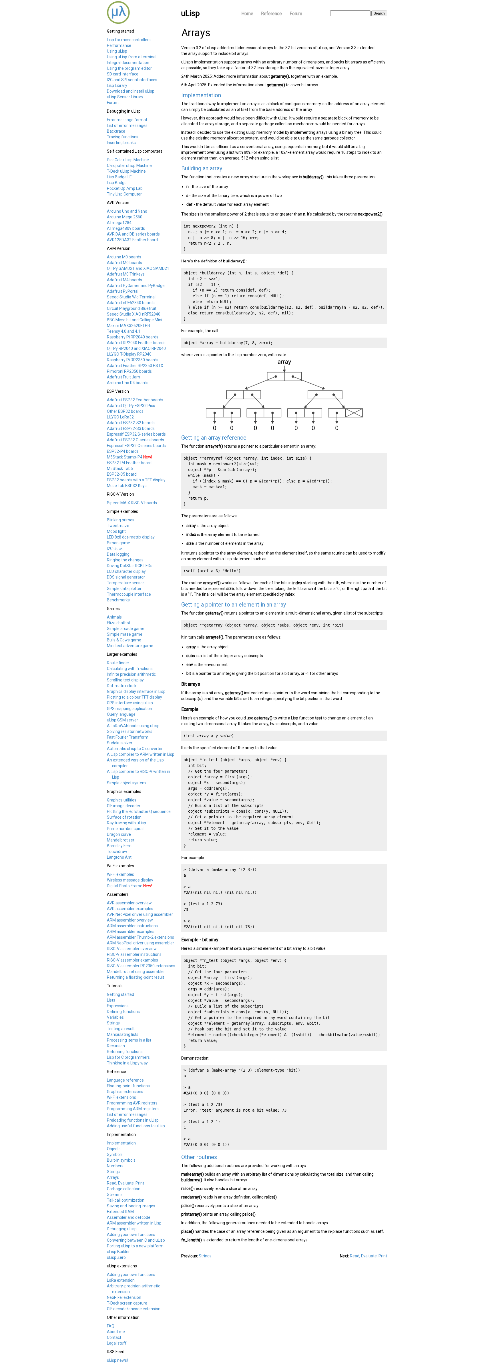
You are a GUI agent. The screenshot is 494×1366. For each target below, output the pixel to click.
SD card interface (122, 74)
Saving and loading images (131, 1206)
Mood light (116, 531)
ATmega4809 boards (126, 228)
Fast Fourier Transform (127, 737)
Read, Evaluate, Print (125, 1183)
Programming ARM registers (133, 1108)
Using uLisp (117, 51)
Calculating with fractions (130, 668)
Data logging (118, 554)
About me (116, 1331)
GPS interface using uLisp (130, 703)
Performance (119, 45)
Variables (115, 1017)
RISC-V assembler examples (132, 960)
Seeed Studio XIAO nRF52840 (133, 314)
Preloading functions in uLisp (133, 1120)
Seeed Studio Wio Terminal (131, 297)
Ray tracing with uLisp (126, 823)
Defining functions (123, 1011)
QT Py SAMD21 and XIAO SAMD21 (138, 268)
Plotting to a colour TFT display (134, 697)
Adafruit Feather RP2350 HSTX (135, 365)
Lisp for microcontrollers (129, 39)
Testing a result (121, 1028)
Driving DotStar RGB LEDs (129, 565)
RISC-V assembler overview (132, 948)
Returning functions (125, 1051)
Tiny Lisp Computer (124, 194)
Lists (111, 1000)
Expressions (118, 1006)
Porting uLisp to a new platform (135, 1246)
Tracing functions (122, 137)
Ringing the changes (125, 560)
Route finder (118, 663)
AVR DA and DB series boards (133, 234)
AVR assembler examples (130, 908)
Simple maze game (124, 634)
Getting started (120, 994)
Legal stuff (117, 1343)
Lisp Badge (117, 182)
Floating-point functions (128, 1086)
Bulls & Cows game (124, 640)
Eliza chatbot (118, 623)
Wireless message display (130, 880)
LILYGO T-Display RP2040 (129, 354)
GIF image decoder (123, 805)
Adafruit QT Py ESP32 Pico (131, 405)
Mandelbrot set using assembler (136, 971)
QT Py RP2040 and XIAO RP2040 (136, 348)
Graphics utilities (121, 800)
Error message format (127, 119)
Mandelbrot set (120, 840)
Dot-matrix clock (121, 685)
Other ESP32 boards (125, 411)
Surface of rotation (124, 817)
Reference (271, 13)
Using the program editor (129, 68)
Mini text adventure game (130, 645)
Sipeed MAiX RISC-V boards (132, 502)
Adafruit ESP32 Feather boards (135, 400)
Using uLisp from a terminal (131, 57)
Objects (114, 1148)
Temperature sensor (125, 583)
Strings (113, 1023)
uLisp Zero (116, 1257)
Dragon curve (119, 834)
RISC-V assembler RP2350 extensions (141, 966)
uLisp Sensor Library (125, 97)
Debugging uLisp (122, 1229)
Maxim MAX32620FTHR (128, 325)
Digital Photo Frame (124, 886)
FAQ (110, 1326)
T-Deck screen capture (127, 1303)
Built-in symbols (121, 1160)
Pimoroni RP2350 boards (129, 371)
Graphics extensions (125, 1091)
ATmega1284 (119, 222)
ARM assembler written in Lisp (134, 1223)
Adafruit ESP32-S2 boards (131, 422)
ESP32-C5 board (122, 474)
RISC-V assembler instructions (134, 954)
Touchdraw (117, 851)
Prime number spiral (125, 828)
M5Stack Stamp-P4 (124, 457)
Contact (114, 1337)
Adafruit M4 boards (124, 280)
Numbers (115, 1166)
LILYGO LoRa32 (120, 417)
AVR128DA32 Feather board (132, 240)
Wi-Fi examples (120, 874)
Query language (121, 714)
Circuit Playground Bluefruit (131, 308)
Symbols (115, 1154)
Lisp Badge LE (119, 177)
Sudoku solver (119, 743)
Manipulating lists (122, 1034)
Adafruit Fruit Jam (123, 377)
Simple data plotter (124, 588)
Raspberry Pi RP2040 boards (132, 337)
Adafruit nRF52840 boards (131, 302)
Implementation (121, 1143)
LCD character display (126, 571)
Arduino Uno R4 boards (127, 382)
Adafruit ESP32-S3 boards (131, 428)
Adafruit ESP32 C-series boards (135, 440)
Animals (114, 617)
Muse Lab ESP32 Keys (127, 485)
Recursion (116, 1046)
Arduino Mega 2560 (124, 217)
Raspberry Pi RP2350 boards (132, 360)
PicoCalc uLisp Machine (128, 159)
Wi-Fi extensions (121, 1097)
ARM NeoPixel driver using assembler (140, 943)
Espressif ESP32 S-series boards (136, 434)
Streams (115, 1194)
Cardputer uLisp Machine (129, 165)
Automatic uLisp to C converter (135, 748)
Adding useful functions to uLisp (136, 1126)
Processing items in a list (129, 1040)
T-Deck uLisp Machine (126, 171)
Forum (296, 13)
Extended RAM (120, 1211)
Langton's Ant (119, 857)
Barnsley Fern (119, 845)
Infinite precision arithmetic (131, 674)
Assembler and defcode (128, 1217)
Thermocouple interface (129, 594)
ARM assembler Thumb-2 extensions (140, 937)
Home (247, 13)
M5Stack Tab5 (120, 468)
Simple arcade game (125, 628)
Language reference (125, 1080)
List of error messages (127, 125)
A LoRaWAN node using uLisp (133, 725)
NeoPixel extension (124, 1297)
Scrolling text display (125, 680)
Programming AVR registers (132, 1103)
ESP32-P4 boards (123, 451)
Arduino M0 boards (124, 257)
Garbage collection (123, 1188)
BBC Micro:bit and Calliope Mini (134, 320)
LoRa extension (121, 1280)
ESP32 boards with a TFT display (136, 480)
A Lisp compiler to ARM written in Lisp (140, 754)
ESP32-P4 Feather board (129, 462)
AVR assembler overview (129, 903)
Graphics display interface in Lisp (136, 691)
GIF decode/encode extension (133, 1309)
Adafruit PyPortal (122, 291)
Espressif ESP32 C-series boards (136, 445)
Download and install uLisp (130, 91)
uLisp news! (117, 1360)
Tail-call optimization (125, 1200)
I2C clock (115, 548)
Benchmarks (118, 600)
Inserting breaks (121, 142)
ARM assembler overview (130, 920)
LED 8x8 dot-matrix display (131, 537)
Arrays (113, 1177)
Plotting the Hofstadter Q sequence (139, 811)
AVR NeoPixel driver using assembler (140, 914)
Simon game (118, 543)
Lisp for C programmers (128, 1057)
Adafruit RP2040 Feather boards (136, 342)
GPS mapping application (129, 708)
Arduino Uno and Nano (127, 211)
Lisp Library (117, 85)
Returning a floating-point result (135, 977)
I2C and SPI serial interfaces (132, 79)
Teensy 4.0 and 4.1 (123, 331)
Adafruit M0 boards (124, 262)
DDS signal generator (126, 577)
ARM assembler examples (130, 931)
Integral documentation (128, 62)
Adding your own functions (131, 1234)
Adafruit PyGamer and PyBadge (136, 285)
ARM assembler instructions (132, 926)
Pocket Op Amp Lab (125, 188)
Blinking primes (120, 520)
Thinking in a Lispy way (127, 1063)
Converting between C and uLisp (136, 1240)
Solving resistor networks (129, 731)
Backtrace (116, 131)
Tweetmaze (118, 525)
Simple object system (126, 783)
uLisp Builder (118, 1251)
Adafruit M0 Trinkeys (126, 274)
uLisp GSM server (122, 720)
